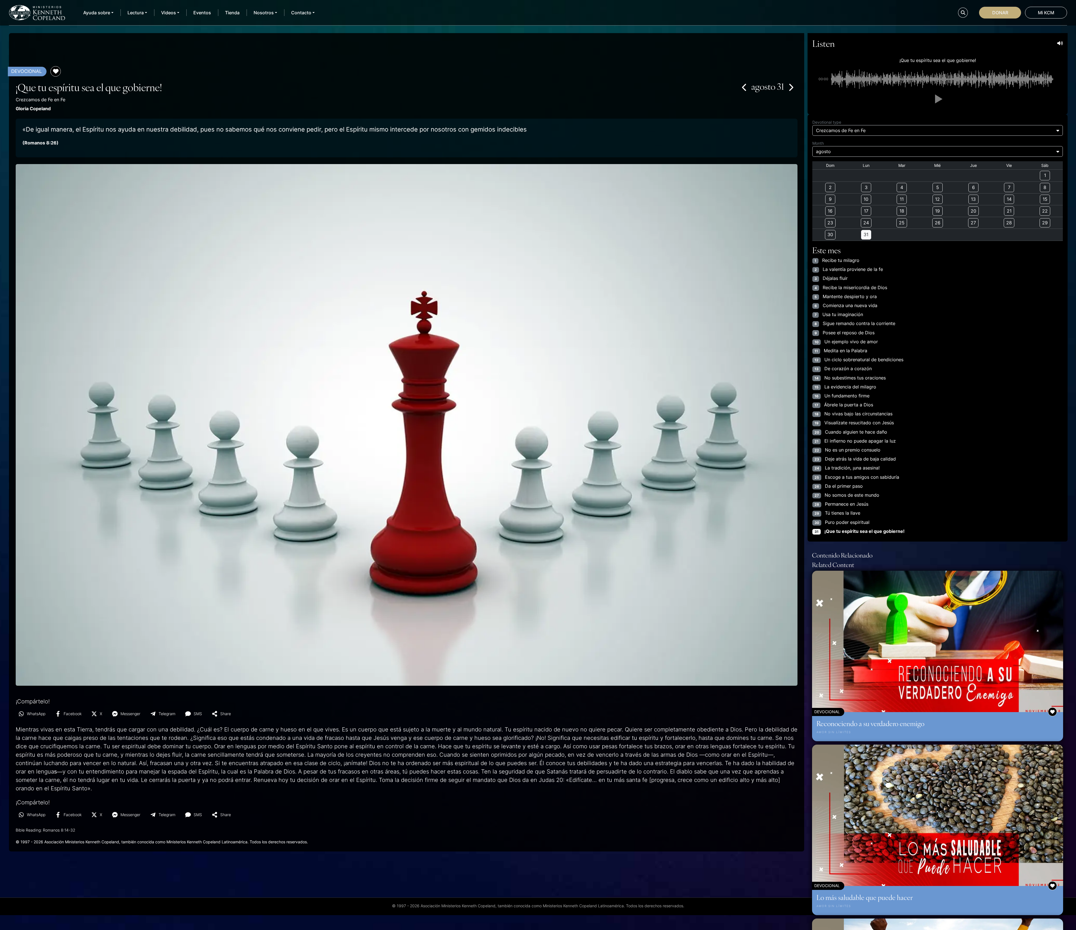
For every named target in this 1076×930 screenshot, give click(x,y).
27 (973, 223)
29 (1045, 223)
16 (830, 211)
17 (866, 211)
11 (902, 199)
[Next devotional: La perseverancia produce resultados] (790, 87)
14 (1009, 199)
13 (973, 199)
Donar (1000, 13)
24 (866, 223)
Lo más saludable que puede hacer (865, 897)
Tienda (232, 13)
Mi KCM (1046, 13)
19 (937, 211)
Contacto (301, 13)
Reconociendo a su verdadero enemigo (870, 723)
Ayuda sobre (96, 13)
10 (866, 199)
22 (1045, 211)
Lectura (135, 13)
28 (1009, 223)
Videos (168, 13)
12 (937, 199)
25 (902, 223)
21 (1009, 211)
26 (937, 223)
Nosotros (264, 13)
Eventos (202, 13)
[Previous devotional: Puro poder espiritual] (744, 87)
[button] (937, 99)
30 (830, 234)
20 (973, 211)
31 (866, 234)
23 (830, 223)
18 (901, 211)
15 (1045, 199)
